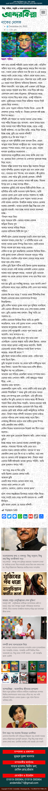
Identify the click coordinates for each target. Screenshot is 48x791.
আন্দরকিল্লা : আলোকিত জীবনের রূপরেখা (20, 689)
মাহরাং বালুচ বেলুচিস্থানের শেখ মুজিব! (19, 600)
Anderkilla (16, 789)
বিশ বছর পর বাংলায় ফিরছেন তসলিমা (19, 733)
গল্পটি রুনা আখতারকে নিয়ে (15, 644)
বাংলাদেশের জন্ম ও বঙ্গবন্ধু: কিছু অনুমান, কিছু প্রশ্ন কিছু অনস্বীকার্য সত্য (22, 557)
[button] (43, 12)
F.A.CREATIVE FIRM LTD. (39, 789)
